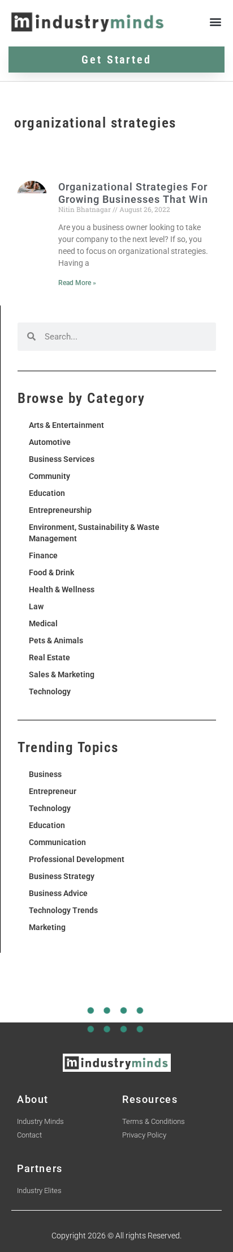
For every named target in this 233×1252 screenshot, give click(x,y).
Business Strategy (61, 876)
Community (49, 476)
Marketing (47, 927)
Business (45, 774)
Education (47, 493)
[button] (215, 21)
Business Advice (58, 893)
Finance (43, 555)
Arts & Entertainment (66, 425)
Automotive (50, 442)
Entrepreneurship (60, 510)
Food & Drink (51, 572)
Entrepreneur (52, 791)
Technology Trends (63, 910)
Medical (43, 623)
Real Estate (49, 657)
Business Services (61, 459)
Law (36, 606)
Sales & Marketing (61, 674)
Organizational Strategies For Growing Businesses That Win (133, 193)
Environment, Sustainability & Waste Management (94, 533)
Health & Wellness (61, 589)
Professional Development (76, 859)
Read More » (77, 283)
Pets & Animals (56, 640)
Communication (57, 842)
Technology (50, 691)
